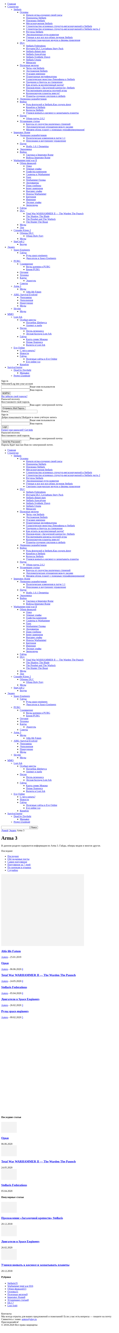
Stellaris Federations (36, 45)
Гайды (23, 208)
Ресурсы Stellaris (34, 31)
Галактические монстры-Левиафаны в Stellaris (50, 79)
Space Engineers (22, 250)
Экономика (26, 149)
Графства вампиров (36, 171)
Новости (24, 353)
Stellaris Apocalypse (36, 54)
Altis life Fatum (33, 291)
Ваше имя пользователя (42, 386)
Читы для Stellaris (35, 68)
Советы (24, 283)
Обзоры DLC (27, 233)
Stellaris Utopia (33, 59)
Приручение (26, 303)
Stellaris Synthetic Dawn (38, 57)
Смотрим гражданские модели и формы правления (53, 40)
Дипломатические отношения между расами (49, 127)
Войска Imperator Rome (38, 157)
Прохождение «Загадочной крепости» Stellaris (50, 87)
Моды (23, 224)
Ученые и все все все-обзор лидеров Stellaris (49, 37)
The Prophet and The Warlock (41, 219)
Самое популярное (17, 862)
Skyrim (17, 308)
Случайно (12, 870)
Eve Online (19, 347)
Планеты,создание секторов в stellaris (45, 96)
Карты (23, 277)
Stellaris (17, 9)
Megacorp (31, 62)
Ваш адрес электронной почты (46, 405)
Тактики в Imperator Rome (39, 154)
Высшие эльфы (34, 191)
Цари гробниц (33, 185)
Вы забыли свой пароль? (14, 396)
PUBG (17, 261)
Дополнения (26, 300)
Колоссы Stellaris (35, 110)
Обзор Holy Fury (34, 236)
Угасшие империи (35, 73)
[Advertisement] (24, 1065)
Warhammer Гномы (36, 180)
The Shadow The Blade (37, 216)
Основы (24, 12)
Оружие (24, 272)
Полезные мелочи (29, 65)
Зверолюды (32, 205)
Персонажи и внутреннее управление (46, 140)
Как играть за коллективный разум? (45, 85)
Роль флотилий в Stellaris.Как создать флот (48, 104)
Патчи (23, 115)
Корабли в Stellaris (35, 107)
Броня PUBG (33, 269)
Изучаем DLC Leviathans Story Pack (44, 48)
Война (23, 101)
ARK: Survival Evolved (25, 294)
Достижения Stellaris (37, 71)
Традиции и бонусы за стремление (44, 82)
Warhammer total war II (25, 160)
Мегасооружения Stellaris (39, 23)
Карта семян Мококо (37, 339)
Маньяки (24, 373)
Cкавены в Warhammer (38, 174)
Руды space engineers (36, 255)
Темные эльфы (34, 168)
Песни (23, 328)
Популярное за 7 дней (19, 864)
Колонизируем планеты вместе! (43, 93)
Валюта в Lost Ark (35, 345)
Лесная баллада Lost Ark (39, 333)
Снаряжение (26, 263)
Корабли (24, 364)
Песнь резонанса (35, 331)
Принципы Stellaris (36, 17)
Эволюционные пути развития (42, 34)
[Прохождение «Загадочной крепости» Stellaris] (9, 1212)
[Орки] (9, 1132)
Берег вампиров (34, 188)
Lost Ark (18, 317)
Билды (23, 244)
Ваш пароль (36, 390)
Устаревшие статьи (30, 121)
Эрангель (31, 280)
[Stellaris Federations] (9, 1179)
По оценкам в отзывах (19, 867)
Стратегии (13, 6)
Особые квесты (28, 319)
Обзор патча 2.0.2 (35, 118)
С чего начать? (27, 350)
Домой (4, 830)
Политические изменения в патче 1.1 (45, 138)
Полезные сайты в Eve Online (41, 359)
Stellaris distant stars (36, 51)
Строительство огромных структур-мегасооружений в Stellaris (59, 26)
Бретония (31, 196)
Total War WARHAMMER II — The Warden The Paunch (55, 213)
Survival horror (14, 367)
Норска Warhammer (36, 194)
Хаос (28, 177)
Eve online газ (33, 361)
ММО (10, 314)
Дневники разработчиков (33, 99)
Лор (22, 227)
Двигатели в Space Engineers (41, 258)
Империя (31, 199)
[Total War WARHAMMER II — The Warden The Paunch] (9, 1155)
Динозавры (26, 297)
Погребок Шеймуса (36, 322)
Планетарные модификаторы (41, 76)
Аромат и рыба (34, 325)
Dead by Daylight (22, 370)
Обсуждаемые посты (18, 859)
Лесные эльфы (33, 202)
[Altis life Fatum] (42, 945)
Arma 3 (17, 286)
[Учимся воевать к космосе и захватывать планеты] (9, 1259)
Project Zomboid (22, 375)
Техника (24, 275)
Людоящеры (32, 182)
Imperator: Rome (22, 132)
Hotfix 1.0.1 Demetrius (37, 146)
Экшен (11, 247)
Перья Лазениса (34, 342)
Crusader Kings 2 (22, 230)
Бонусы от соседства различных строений (48, 124)
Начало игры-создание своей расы (44, 15)
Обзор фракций (28, 163)
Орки (29, 166)
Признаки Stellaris (35, 20)
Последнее (13, 856)
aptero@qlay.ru (29, 1319)
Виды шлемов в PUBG (38, 266)
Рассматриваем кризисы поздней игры (46, 90)
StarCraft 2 (19, 241)
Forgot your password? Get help (17, 430)
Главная (11, 3)
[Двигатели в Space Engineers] (9, 1235)
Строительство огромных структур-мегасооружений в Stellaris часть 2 (63, 29)
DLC (22, 43)
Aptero (4, 957)
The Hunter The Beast (37, 222)
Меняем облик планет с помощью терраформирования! (55, 129)
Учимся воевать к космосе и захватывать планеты (52, 113)
